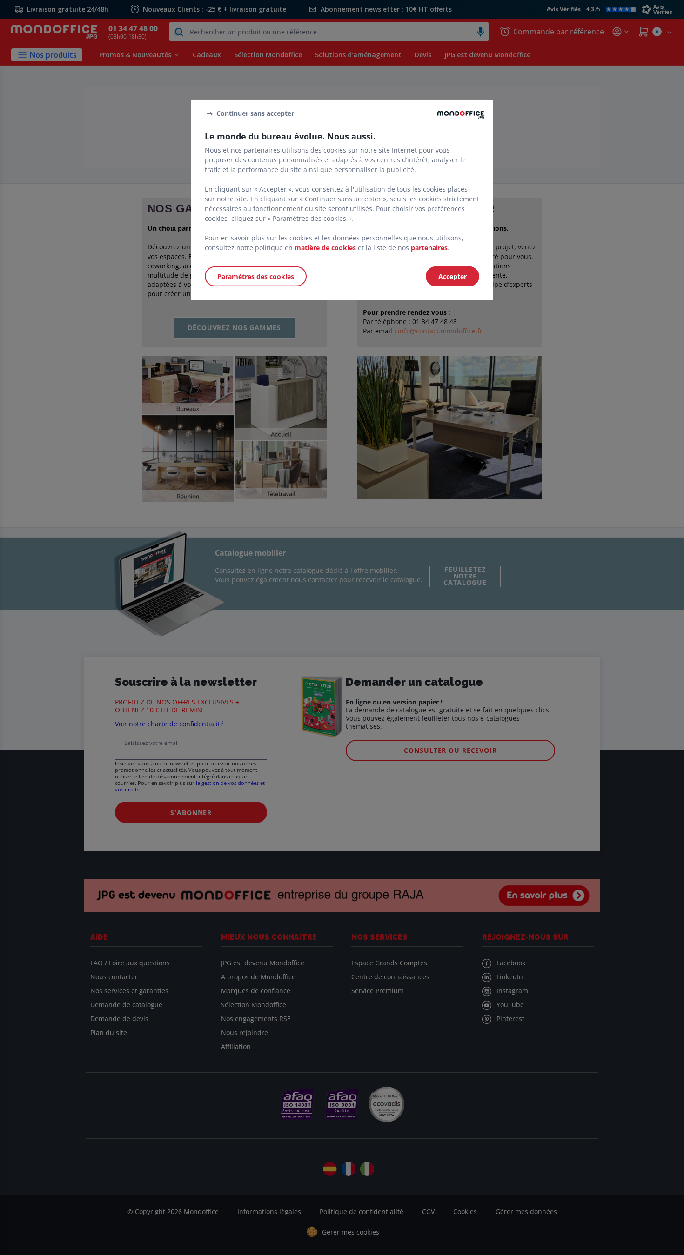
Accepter (452, 276)
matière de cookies (325, 247)
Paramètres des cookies (255, 276)
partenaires (429, 247)
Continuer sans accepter (255, 113)
